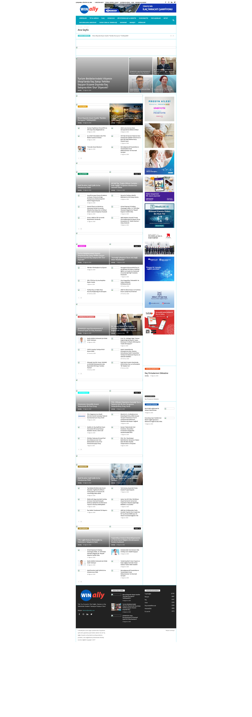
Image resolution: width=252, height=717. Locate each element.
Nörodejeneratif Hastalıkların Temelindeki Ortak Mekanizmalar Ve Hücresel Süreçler (130, 149)
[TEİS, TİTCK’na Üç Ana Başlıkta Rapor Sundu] (82, 282)
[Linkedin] (172, 2)
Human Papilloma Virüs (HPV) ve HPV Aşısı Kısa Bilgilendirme (97, 129)
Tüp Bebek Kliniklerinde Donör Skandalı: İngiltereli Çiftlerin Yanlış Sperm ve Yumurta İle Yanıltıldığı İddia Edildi (96, 490)
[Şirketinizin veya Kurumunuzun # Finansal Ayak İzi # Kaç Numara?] (140, 66)
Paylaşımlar (156, 18)
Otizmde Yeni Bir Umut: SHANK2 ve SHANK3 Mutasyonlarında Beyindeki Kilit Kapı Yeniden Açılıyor (97, 365)
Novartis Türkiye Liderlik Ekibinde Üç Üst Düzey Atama (130, 196)
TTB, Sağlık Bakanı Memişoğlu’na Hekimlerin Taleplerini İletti (90, 541)
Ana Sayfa (80, 27)
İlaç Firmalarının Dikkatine (156, 373)
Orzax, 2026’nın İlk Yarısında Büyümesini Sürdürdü (95, 218)
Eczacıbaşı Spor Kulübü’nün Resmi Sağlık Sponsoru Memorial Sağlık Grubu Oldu (153, 419)
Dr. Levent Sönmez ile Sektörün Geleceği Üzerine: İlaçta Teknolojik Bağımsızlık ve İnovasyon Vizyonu (123, 328)
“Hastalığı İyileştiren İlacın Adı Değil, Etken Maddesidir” (124, 259)
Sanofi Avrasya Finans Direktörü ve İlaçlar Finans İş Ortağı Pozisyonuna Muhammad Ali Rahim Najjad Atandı (97, 198)
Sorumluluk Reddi (140, 2)
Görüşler (83, 18)
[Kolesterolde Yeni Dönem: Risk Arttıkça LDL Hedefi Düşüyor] (164, 84)
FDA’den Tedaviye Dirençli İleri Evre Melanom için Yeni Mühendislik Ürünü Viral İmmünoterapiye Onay (96, 440)
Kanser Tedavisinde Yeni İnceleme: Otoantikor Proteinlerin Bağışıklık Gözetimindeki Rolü (128, 429)
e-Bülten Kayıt (99, 2)
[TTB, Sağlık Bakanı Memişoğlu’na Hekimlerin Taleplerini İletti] (92, 536)
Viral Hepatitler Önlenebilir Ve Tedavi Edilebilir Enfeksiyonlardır (130, 282)
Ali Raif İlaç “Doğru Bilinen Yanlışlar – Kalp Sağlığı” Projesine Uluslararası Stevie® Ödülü (124, 185)
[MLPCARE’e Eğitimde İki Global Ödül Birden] (169, 411)
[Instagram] (169, 2)
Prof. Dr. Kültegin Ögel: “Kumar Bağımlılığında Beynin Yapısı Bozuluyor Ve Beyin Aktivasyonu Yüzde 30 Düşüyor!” (130, 341)
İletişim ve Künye (125, 2)
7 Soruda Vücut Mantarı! (94, 147)
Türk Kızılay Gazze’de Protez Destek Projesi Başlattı (129, 489)
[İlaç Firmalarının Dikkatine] (159, 387)
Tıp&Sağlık (148, 594)
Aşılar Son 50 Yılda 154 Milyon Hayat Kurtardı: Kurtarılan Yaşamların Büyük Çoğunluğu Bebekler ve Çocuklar (130, 501)
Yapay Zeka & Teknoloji (108, 22)
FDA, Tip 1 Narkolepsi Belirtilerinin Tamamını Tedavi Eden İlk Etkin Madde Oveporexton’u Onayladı (130, 440)
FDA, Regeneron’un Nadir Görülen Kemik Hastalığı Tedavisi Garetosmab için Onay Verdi (97, 416)
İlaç (103, 18)
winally (79, 90)
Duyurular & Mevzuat (87, 22)
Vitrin (146, 602)
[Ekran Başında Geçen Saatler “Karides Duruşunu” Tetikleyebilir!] (92, 114)
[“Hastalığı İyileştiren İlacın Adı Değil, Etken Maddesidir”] (126, 255)
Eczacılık (111, 18)
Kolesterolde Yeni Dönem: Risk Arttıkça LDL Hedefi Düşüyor (130, 551)
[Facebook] (165, 2)
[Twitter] (175, 2)
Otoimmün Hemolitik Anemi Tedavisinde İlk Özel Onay (88, 405)
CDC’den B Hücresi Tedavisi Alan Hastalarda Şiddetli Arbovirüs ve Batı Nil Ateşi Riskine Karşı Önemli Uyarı (131, 138)
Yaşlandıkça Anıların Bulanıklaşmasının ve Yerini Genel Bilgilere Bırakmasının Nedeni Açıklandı (125, 540)
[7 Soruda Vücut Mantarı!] (82, 149)
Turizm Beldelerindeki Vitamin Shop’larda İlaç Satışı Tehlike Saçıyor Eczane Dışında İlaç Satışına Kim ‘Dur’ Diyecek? (91, 256)
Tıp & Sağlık (94, 18)
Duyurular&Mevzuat (150, 396)
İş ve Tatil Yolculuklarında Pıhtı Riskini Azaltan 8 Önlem (96, 136)
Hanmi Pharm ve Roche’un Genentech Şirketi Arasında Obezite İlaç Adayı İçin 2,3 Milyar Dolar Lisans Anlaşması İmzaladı (97, 209)
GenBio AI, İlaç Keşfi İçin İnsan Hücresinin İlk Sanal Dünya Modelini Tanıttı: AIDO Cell (96, 428)
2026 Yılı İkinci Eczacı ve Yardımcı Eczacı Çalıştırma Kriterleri (131, 290)
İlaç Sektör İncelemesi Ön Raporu (97, 510)
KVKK (132, 2)
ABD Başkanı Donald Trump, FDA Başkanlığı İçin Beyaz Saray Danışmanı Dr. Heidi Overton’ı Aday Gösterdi (130, 220)
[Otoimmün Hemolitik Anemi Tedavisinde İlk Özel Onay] (92, 400)
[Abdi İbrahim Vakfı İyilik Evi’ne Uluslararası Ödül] (92, 181)
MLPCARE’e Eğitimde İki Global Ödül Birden (152, 409)
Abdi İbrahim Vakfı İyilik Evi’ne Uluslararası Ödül (89, 186)
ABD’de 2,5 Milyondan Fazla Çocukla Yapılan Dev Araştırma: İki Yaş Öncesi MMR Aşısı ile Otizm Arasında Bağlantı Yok (130, 512)
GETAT (166, 18)
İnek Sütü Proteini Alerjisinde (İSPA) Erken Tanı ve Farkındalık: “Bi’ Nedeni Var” (130, 364)
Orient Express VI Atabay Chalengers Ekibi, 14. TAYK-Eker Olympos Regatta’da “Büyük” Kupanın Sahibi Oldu (130, 209)
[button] (173, 20)
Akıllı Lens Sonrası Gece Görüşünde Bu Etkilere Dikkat (130, 129)
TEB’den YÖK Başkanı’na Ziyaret (97, 267)
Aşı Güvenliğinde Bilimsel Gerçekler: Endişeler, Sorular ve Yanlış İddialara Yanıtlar (124, 478)
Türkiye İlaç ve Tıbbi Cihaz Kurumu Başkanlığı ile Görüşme (96, 290)
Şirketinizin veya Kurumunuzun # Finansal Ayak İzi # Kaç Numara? (90, 329)
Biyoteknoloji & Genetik (127, 18)
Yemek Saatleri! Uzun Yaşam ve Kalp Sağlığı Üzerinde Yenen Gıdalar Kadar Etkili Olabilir (125, 118)
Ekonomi (123, 22)
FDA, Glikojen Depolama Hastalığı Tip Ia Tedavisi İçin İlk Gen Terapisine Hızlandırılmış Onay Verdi (126, 404)
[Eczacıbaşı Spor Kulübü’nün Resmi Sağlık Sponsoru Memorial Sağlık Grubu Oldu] (169, 420)
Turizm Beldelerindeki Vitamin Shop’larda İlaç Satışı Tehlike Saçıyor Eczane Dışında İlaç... (131, 606)
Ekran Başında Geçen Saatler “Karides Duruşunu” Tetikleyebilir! (110, 36)
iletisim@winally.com (89, 610)
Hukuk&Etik (143, 18)
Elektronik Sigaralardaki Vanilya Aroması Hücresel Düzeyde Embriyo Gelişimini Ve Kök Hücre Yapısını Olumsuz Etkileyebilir (97, 501)
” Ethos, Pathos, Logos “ (112, 2)
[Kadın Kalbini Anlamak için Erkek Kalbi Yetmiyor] (140, 84)
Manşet (132, 22)
